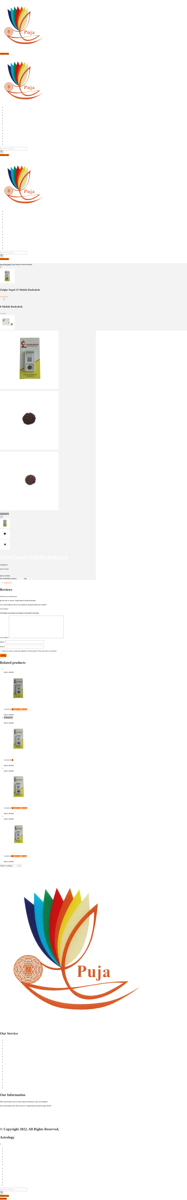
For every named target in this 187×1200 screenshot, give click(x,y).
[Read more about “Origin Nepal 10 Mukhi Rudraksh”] (12, 760)
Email (2, 647)
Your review (4, 638)
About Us (7, 113)
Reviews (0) (8, 583)
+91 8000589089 (5, 1122)
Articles (6, 116)
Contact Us (8, 121)
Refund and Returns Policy (13, 1057)
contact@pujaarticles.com (9, 1114)
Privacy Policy (8, 1054)
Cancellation (8, 1043)
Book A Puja (8, 110)
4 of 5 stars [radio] (27, 613)
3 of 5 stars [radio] (19, 613)
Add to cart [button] (17, 709)
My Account (8, 124)
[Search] (1, 152)
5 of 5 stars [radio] (35, 613)
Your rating (4, 609)
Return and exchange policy (13, 1048)
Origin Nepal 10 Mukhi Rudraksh (34, 556)
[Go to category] (20, 865)
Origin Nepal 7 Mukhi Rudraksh (13, 852)
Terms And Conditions (11, 1051)
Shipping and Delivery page (13, 1059)
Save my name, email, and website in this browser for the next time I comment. (29, 651)
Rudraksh (8, 265)
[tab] (50, 582)
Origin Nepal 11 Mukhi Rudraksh (14, 804)
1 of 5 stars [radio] (3, 613)
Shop (5, 118)
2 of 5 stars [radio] (11, 613)
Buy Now (24, 709)
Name (2, 642)
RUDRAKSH (30, 579)
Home (6, 107)
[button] (5, 573)
